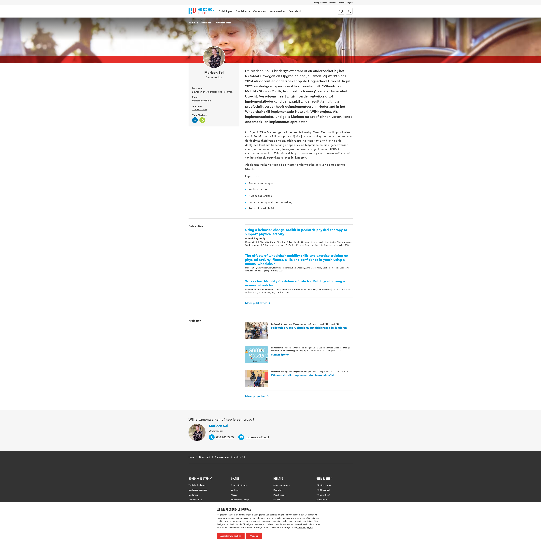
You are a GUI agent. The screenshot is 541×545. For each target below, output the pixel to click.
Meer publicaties (256, 303)
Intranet (332, 2)
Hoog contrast (320, 2)
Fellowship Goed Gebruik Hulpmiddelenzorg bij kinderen (309, 327)
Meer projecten (255, 396)
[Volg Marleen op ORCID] (202, 120)
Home (192, 22)
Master (234, 494)
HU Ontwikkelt (323, 494)
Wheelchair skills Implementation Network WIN (302, 375)
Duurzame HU (322, 499)
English (350, 2)
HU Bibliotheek (323, 489)
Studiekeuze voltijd (240, 499)
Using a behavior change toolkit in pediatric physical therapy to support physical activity (296, 232)
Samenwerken (277, 11)
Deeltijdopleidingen (198, 489)
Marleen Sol (218, 426)
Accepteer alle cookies (230, 536)
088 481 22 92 (199, 109)
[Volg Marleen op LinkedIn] (195, 120)
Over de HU (295, 11)
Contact (341, 2)
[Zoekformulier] (349, 11)
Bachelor (235, 489)
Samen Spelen (280, 354)
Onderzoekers (223, 22)
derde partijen (245, 514)
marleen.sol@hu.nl (201, 100)
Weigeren (254, 536)
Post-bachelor (279, 494)
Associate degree (239, 485)
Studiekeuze (243, 11)
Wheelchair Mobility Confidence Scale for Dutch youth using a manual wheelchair (295, 283)
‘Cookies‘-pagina (305, 527)
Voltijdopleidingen (197, 485)
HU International (323, 485)
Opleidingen (226, 11)
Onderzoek (259, 11)
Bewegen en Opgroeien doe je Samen (212, 91)
